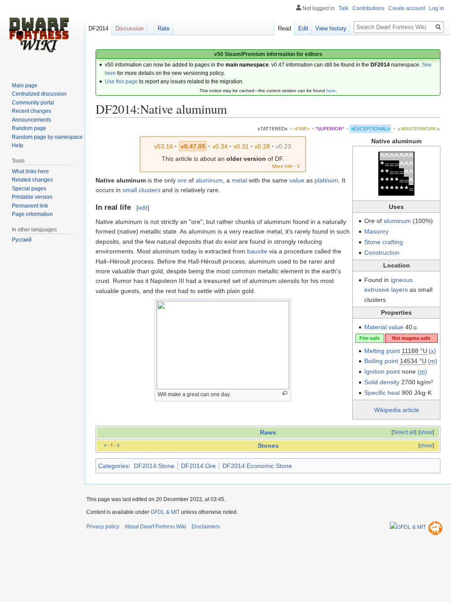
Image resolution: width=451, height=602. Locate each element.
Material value (383, 327)
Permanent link (30, 206)
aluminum (397, 220)
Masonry (376, 231)
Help (17, 145)
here (331, 90)
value (296, 180)
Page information (32, 214)
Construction (381, 252)
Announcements (31, 120)
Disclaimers (206, 527)
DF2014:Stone (154, 465)
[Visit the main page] (39, 35)
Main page (24, 85)
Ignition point (382, 371)
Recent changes (31, 111)
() (432, 350)
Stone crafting (383, 241)
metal (239, 180)
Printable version (32, 197)
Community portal (33, 103)
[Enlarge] (284, 393)
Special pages (29, 189)
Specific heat (382, 392)
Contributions (368, 8)
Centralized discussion (39, 94)
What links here (30, 171)
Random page (29, 128)
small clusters (141, 189)
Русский (22, 240)
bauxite (257, 251)
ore (182, 180)
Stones (268, 445)
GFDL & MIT (165, 512)
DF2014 (98, 28)
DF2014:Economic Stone (257, 465)
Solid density (381, 382)
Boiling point (381, 360)
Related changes (32, 180)
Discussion (129, 28)
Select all (404, 432)
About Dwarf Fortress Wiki (155, 527)
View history (331, 28)
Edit (303, 28)
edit (143, 207)
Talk (343, 8)
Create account (406, 8)
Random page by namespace (47, 137)
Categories (113, 465)
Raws (268, 432)
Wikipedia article (396, 409)
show (426, 432)
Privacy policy (102, 527)
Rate (164, 28)
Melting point (382, 350)
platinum (326, 180)
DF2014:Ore (198, 465)
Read (284, 28)
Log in (436, 8)
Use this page (121, 81)
